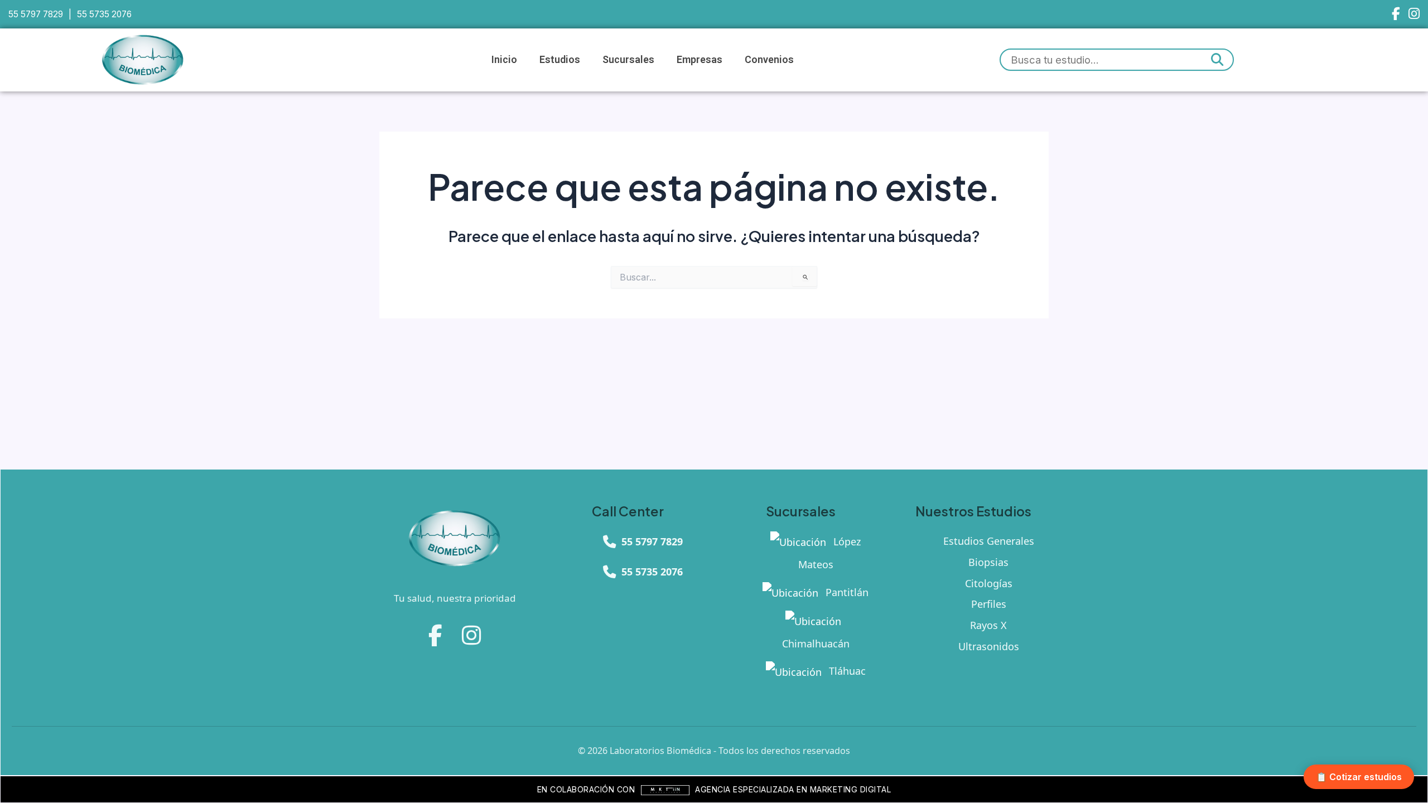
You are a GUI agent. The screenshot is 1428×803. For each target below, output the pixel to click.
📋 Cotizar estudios (1359, 776)
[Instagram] (1414, 14)
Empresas (699, 59)
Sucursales (628, 59)
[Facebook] (1396, 14)
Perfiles (988, 604)
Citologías (988, 583)
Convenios (769, 59)
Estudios (559, 59)
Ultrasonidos (988, 646)
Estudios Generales (988, 541)
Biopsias (988, 562)
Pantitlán (846, 592)
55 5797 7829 (35, 14)
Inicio (504, 59)
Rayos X (988, 625)
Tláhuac (846, 671)
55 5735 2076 (104, 14)
